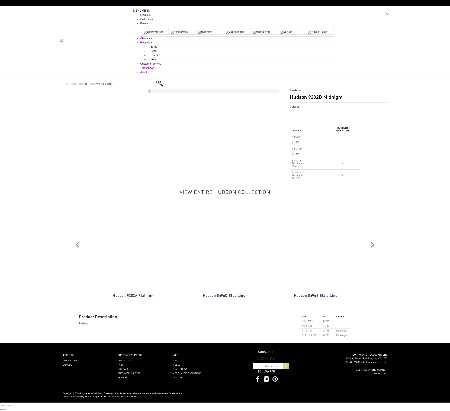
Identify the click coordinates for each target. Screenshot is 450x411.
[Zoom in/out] (1, 405)
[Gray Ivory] (325, 113)
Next (372, 245)
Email (248, 366)
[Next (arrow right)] (5, 409)
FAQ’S (121, 365)
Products (145, 14)
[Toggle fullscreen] (5, 405)
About (143, 72)
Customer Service (150, 63)
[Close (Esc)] (12, 405)
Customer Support (129, 373)
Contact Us (124, 361)
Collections (146, 19)
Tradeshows (147, 67)
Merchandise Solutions (187, 373)
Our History (70, 361)
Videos (176, 365)
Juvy (154, 59)
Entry (154, 46)
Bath (154, 50)
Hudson (77, 84)
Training (123, 378)
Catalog (177, 378)
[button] (141, 10)
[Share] (8, 405)
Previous (77, 245)
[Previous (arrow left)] (1, 409)
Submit (286, 366)
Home (66, 84)
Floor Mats (146, 42)
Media (176, 361)
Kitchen (155, 55)
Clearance (146, 38)
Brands (144, 23)
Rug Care (123, 369)
